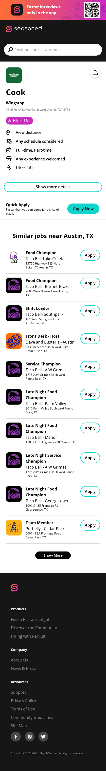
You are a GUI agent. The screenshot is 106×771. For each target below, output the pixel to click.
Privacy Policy (23, 700)
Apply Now (83, 208)
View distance (28, 132)
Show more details (53, 186)
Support (18, 692)
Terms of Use (23, 709)
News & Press (23, 668)
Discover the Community (34, 627)
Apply (90, 255)
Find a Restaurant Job (31, 619)
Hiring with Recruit (28, 636)
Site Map (19, 725)
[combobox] (53, 50)
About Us (19, 660)
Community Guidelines (32, 717)
